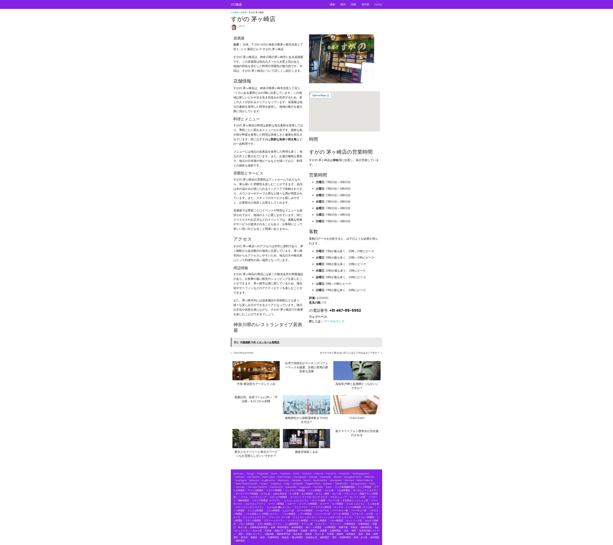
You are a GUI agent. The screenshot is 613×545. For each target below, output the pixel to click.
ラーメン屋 (307, 524)
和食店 (354, 527)
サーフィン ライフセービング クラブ (308, 497)
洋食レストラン (254, 534)
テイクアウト (301, 507)
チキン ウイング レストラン (250, 507)
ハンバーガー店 (322, 513)
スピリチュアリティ (255, 503)
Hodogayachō (361, 473)
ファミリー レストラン (304, 517)
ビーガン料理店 (341, 513)
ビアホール (357, 513)
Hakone (318, 473)
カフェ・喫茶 (322, 493)
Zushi (329, 487)
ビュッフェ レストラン (254, 517)
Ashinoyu (238, 473)
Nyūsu (378, 4)
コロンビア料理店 (278, 497)
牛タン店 (319, 534)
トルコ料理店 (273, 510)
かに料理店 (307, 493)
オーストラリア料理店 (247, 493)
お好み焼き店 (280, 493)
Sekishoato (341, 483)
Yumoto (318, 487)
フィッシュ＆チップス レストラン (336, 517)
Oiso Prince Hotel (243, 352)
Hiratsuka (344, 473)
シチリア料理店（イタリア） (266, 500)
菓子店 (244, 537)
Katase (313, 477)
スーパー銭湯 (318, 500)
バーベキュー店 (358, 510)
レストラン (321, 524)
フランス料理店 (253, 520)
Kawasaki (325, 477)
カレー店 (336, 493)
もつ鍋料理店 (291, 524)
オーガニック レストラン (365, 490)
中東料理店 (349, 524)
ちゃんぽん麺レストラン (279, 507)
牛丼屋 (330, 534)
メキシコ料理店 (246, 524)
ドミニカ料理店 (255, 510)
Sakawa (327, 483)
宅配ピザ (278, 530)
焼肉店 (308, 534)
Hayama (331, 473)
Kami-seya (268, 477)
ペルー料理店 (336, 520)
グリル (244, 497)
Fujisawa (285, 473)
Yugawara (305, 487)
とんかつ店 (288, 510)
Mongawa (336, 480)
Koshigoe (241, 480)
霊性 (334, 537)
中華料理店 (363, 524)
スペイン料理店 (276, 503)
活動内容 (269, 534)
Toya (372, 483)
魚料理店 (374, 537)
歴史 (241, 534)
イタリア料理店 (274, 490)
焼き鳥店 (297, 534)
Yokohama (276, 487)
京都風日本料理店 (259, 527)
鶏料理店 (240, 540)
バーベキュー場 (340, 510)
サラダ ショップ (338, 497)
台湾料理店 (330, 527)
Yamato (240, 487)
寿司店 (313, 530)
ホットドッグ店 (354, 520)
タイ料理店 (337, 503)
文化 (346, 530)
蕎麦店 (254, 537)
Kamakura (253, 477)
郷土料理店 (297, 537)
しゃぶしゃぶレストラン (296, 500)
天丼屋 (268, 530)
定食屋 (304, 530)
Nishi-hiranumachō (246, 483)
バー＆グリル (322, 510)
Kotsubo (254, 480)
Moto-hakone (365, 480)
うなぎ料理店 (343, 490)
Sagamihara (313, 483)
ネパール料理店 (305, 510)
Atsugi (250, 473)
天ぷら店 (257, 530)
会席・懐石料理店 (280, 527)
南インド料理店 (314, 527)
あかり (242, 25)
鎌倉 (332, 4)
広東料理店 (335, 530)
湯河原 (365, 4)
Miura (307, 480)
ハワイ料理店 (305, 513)
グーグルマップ (334, 321)
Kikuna (337, 477)
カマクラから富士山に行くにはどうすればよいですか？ (350, 352)
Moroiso (349, 480)
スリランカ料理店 (308, 503)
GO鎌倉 (236, 4)
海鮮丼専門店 (283, 534)
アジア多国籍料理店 (345, 487)
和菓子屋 (343, 527)
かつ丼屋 (294, 493)
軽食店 (285, 537)
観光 (262, 537)
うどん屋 (329, 490)
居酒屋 (323, 530)
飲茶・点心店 (360, 537)
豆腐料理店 (273, 537)
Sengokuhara (358, 483)
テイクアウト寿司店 (321, 507)
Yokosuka (290, 487)
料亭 (354, 530)
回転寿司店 (366, 527)
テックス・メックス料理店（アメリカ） (354, 507)
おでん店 (265, 493)
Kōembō (369, 477)
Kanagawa (300, 477)
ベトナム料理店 (319, 520)
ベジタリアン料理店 (298, 520)
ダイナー (324, 503)
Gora (296, 473)
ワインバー (335, 524)
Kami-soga (284, 477)
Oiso (287, 483)
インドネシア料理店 (295, 490)
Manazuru (283, 480)
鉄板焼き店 (311, 537)
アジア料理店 (364, 487)
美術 (360, 534)
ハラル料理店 (288, 513)
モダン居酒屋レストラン (269, 524)
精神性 (340, 534)
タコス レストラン (355, 503)
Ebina (274, 473)
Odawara (275, 483)
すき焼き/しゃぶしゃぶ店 (355, 500)
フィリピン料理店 (365, 517)
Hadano (306, 473)
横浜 (343, 4)
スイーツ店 (333, 500)
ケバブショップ (258, 497)
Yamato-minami (257, 487)
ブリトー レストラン (274, 520)
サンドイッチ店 (357, 497)
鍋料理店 (324, 537)
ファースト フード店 (279, 517)
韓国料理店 (345, 537)
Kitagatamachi (352, 477)
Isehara (240, 477)
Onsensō (298, 483)
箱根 (353, 4)
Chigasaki (262, 473)
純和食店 (350, 534)
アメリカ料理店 (255, 490)
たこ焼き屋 (373, 503)
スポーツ (291, 503)
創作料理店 (297, 527)
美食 (368, 534)
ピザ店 (369, 513)
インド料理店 (315, 490)
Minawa (296, 480)
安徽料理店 (292, 530)
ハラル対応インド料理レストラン (262, 513)
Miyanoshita (320, 480)
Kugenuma (268, 480)
